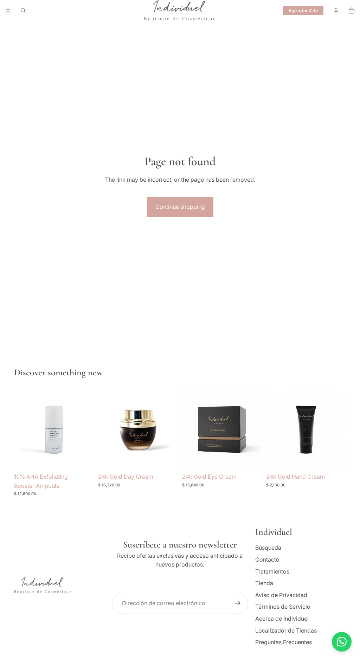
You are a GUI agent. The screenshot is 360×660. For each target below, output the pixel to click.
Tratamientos (272, 571)
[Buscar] (23, 10)
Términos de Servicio (282, 606)
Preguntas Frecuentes (283, 642)
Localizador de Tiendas (286, 630)
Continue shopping (180, 206)
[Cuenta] (336, 10)
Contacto (267, 559)
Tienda (264, 583)
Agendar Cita (303, 10)
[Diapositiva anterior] (22, 430)
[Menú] (8, 10)
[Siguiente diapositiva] (86, 430)
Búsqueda (268, 547)
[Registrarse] (237, 603)
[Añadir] (83, 458)
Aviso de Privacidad (281, 594)
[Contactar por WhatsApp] (342, 642)
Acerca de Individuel (282, 618)
